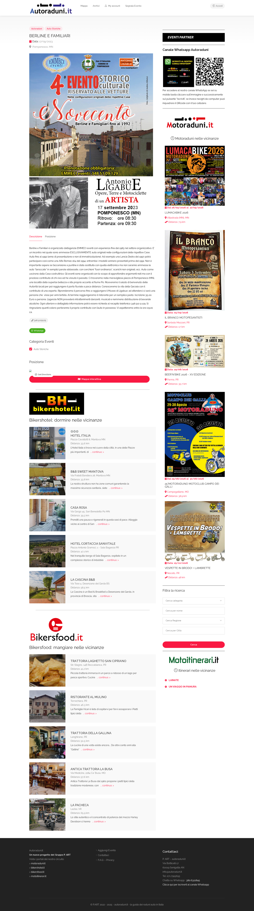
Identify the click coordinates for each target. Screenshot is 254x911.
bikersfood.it (37, 872)
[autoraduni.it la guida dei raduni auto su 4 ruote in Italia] (51, 8)
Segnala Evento (133, 6)
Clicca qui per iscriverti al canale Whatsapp (186, 884)
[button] (194, 600)
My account (114, 6)
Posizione (50, 236)
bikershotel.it (38, 867)
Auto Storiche (53, 28)
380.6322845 (193, 880)
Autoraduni (36, 28)
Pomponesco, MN (42, 46)
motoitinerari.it (38, 876)
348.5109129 (40, 320)
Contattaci (103, 855)
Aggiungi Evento (107, 850)
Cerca (193, 644)
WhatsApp (38, 331)
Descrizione (35, 236)
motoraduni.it (37, 863)
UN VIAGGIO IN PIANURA (183, 686)
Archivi (96, 6)
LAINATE (174, 680)
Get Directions (44, 374)
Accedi (219, 6)
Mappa (84, 6)
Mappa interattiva (91, 379)
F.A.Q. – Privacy (106, 860)
